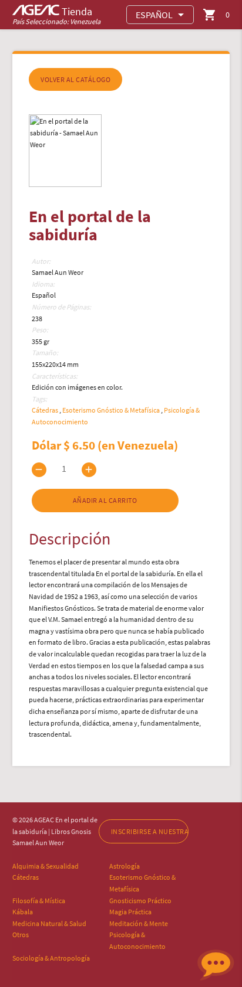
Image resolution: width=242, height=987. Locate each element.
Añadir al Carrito (105, 500)
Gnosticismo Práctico (140, 900)
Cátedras (45, 410)
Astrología (124, 866)
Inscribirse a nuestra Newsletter (150, 831)
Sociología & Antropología (51, 958)
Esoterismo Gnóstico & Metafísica (111, 410)
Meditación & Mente (138, 923)
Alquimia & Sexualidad (45, 866)
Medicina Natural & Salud (49, 923)
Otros (20, 934)
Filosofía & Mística (38, 900)
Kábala (22, 911)
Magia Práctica (130, 911)
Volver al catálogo (75, 79)
